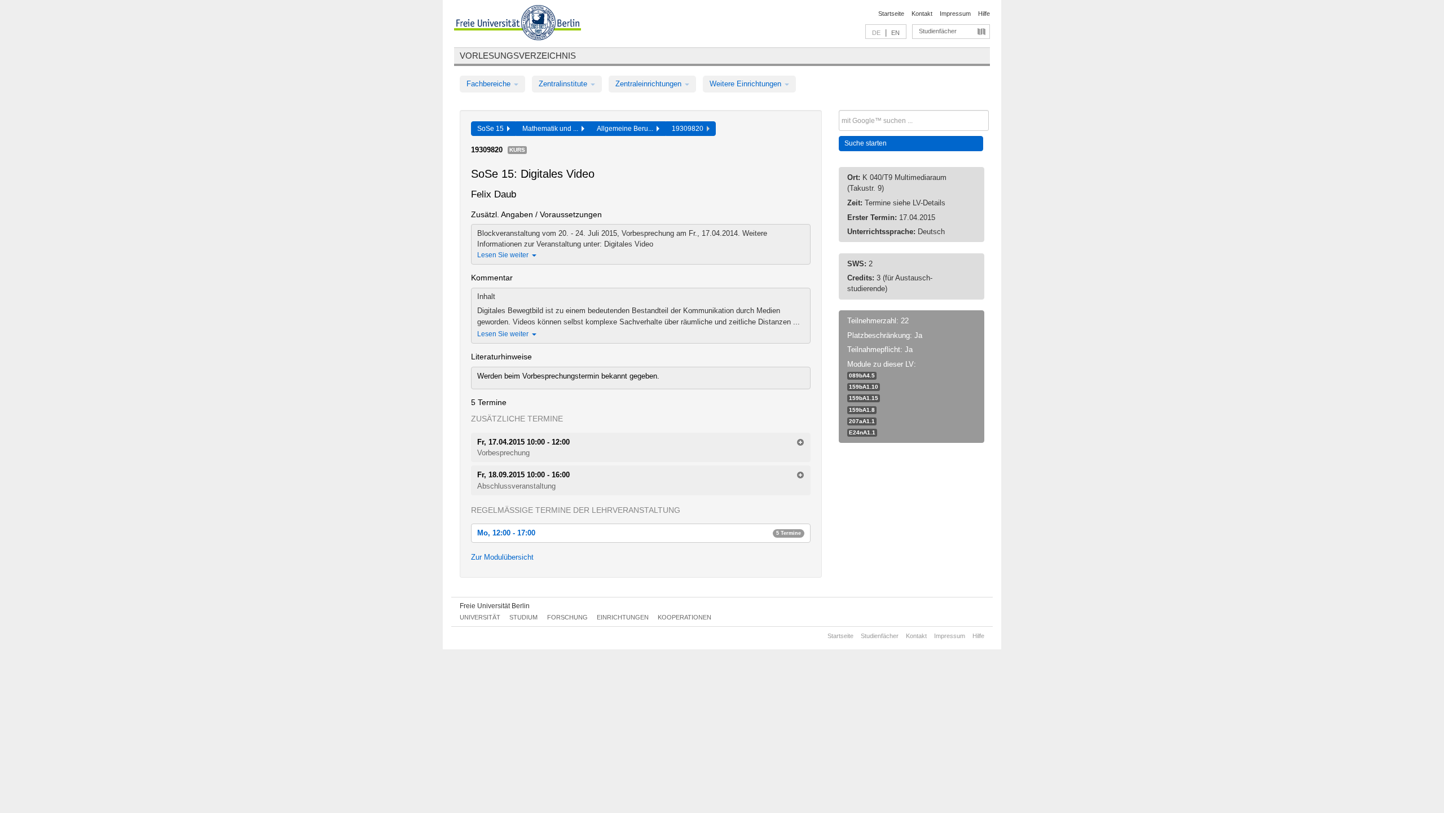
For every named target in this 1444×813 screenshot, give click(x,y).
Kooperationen (684, 617)
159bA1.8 (862, 410)
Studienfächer (938, 31)
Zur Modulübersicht (502, 557)
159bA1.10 (863, 387)
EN (895, 32)
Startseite (891, 13)
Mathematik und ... (552, 128)
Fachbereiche (489, 84)
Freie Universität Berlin (495, 606)
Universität (480, 617)
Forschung (567, 617)
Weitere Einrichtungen (746, 84)
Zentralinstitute (564, 84)
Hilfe (984, 13)
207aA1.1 (862, 421)
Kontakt (922, 13)
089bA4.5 (862, 375)
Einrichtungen (623, 617)
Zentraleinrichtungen (649, 84)
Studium (523, 617)
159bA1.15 (863, 398)
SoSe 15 (492, 128)
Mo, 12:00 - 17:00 (639, 533)
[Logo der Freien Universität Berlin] (517, 24)
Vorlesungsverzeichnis (518, 55)
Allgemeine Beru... (627, 128)
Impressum (955, 13)
